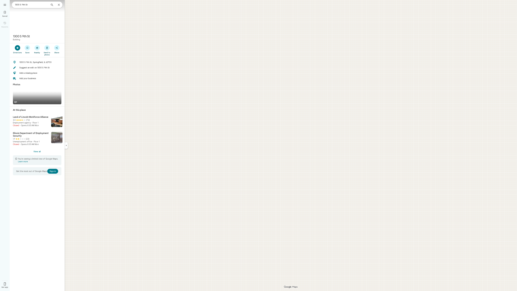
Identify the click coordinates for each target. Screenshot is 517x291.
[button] (37, 62)
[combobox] (31, 4)
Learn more (23, 161)
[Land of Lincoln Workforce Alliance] (37, 122)
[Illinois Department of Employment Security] (37, 139)
